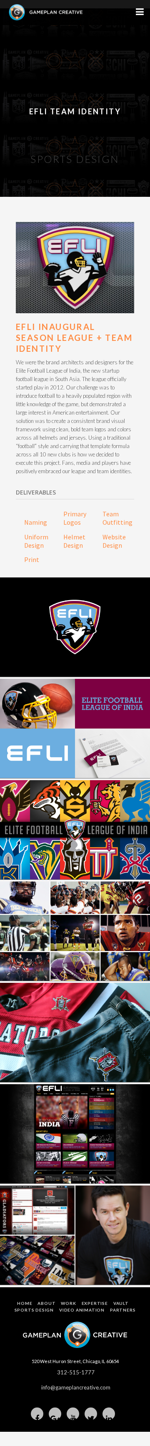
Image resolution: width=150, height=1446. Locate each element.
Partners (122, 1309)
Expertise (95, 1303)
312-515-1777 (76, 1372)
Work (68, 1303)
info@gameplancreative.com (75, 1387)
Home (24, 1303)
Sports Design (34, 1309)
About (46, 1303)
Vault (121, 1303)
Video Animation (82, 1309)
